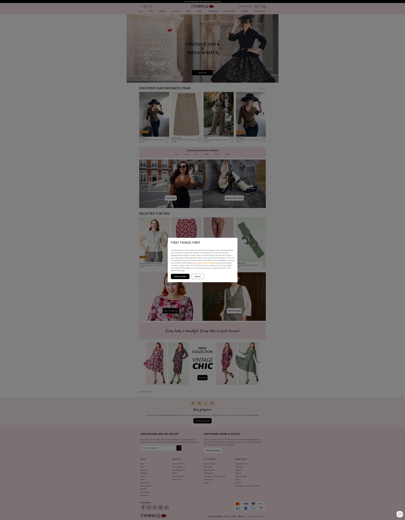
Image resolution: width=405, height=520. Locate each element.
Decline (197, 276)
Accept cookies (180, 276)
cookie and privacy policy (207, 263)
